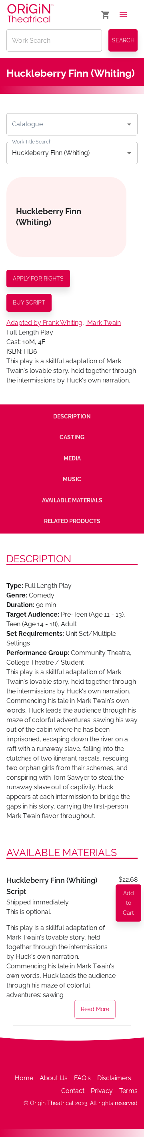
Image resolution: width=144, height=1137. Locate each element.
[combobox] (66, 124)
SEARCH (123, 40)
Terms (128, 1091)
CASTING (72, 437)
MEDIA (72, 458)
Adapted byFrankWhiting (44, 323)
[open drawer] (123, 15)
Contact (72, 1091)
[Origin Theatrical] (30, 14)
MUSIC (72, 479)
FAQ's (82, 1078)
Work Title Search (31, 141)
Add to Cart (128, 903)
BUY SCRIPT (29, 302)
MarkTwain (104, 323)
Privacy (102, 1091)
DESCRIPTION (72, 416)
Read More (95, 1009)
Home (24, 1078)
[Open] (129, 124)
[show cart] (105, 14)
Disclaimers (114, 1078)
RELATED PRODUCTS (72, 521)
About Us (54, 1078)
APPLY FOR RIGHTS (38, 278)
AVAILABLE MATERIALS (72, 500)
